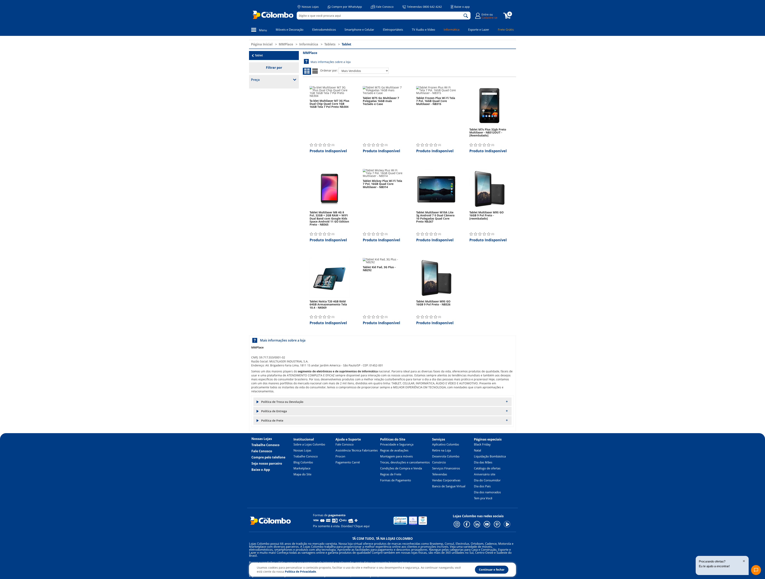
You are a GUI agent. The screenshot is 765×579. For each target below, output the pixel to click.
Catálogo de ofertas (487, 468)
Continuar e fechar (491, 569)
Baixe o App (260, 469)
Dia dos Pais (482, 486)
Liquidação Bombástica (490, 456)
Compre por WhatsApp (347, 7)
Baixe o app (462, 7)
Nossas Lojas (310, 7)
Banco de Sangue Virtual (448, 486)
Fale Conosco (384, 7)
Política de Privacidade (300, 571)
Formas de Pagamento (395, 480)
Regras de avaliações (394, 450)
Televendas (439, 474)
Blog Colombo (303, 462)
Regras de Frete (390, 474)
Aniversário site (484, 474)
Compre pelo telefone (268, 457)
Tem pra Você (483, 498)
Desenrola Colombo (445, 456)
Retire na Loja (441, 450)
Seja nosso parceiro (266, 463)
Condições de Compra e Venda (401, 468)
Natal (477, 450)
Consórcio (439, 462)
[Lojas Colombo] (274, 15)
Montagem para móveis (396, 456)
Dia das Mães (483, 462)
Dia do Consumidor (487, 480)
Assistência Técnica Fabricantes (356, 450)
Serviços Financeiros (446, 468)
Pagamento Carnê (347, 462)
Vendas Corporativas (446, 480)
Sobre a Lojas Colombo (309, 444)
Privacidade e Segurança (396, 444)
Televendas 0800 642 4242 (424, 7)
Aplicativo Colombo (445, 444)
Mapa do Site (302, 474)
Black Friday (482, 444)
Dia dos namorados (487, 492)
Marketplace (301, 468)
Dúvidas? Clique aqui (355, 526)
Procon (340, 456)
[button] (382, 401)
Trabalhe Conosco (265, 445)
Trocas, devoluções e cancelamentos (405, 462)
